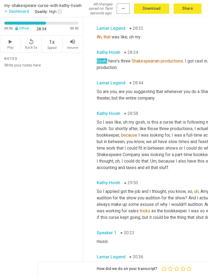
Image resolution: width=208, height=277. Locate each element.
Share (187, 8)
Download (152, 8)
